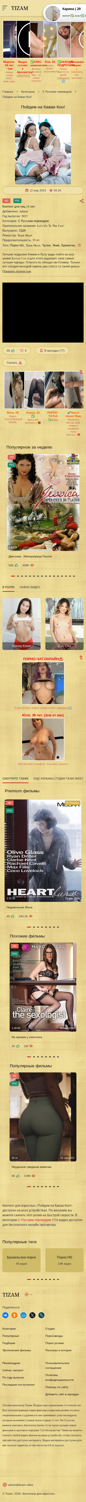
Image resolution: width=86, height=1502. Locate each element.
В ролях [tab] (8, 587)
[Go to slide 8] (42, 576)
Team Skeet (33, 245)
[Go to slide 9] (46, 576)
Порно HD (17, 245)
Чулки (46, 245)
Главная (7, 91)
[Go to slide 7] (38, 576)
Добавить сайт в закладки (62, 1394)
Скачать (12, 362)
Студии (50, 1328)
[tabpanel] (43, 622)
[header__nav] (4, 8)
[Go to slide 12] (58, 576)
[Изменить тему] (28, 1294)
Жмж (56, 245)
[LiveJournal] (41, 1315)
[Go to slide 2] (18, 576)
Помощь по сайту (56, 1387)
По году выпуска (13, 1377)
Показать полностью (16, 271)
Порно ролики (54, 1343)
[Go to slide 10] (50, 576)
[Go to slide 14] (66, 576)
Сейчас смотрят (12, 1370)
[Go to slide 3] (22, 576)
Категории (28, 91)
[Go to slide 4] (26, 576)
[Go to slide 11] (54, 576)
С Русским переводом (57, 91)
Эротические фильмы (16, 1350)
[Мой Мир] (23, 1315)
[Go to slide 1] (13, 576)
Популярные (10, 1335)
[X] (32, 1315)
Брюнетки (68, 245)
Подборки (8, 1343)
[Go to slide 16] (74, 576)
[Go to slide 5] (30, 576)
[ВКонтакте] (5, 1315)
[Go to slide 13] (62, 576)
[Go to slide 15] (70, 576)
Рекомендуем (11, 1363)
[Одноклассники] (14, 1315)
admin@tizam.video (20, 1484)
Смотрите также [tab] (15, 778)
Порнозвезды (54, 1335)
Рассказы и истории (58, 1350)
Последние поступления (18, 1384)
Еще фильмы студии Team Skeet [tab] (59, 778)
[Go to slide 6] (34, 576)
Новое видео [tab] (30, 587)
